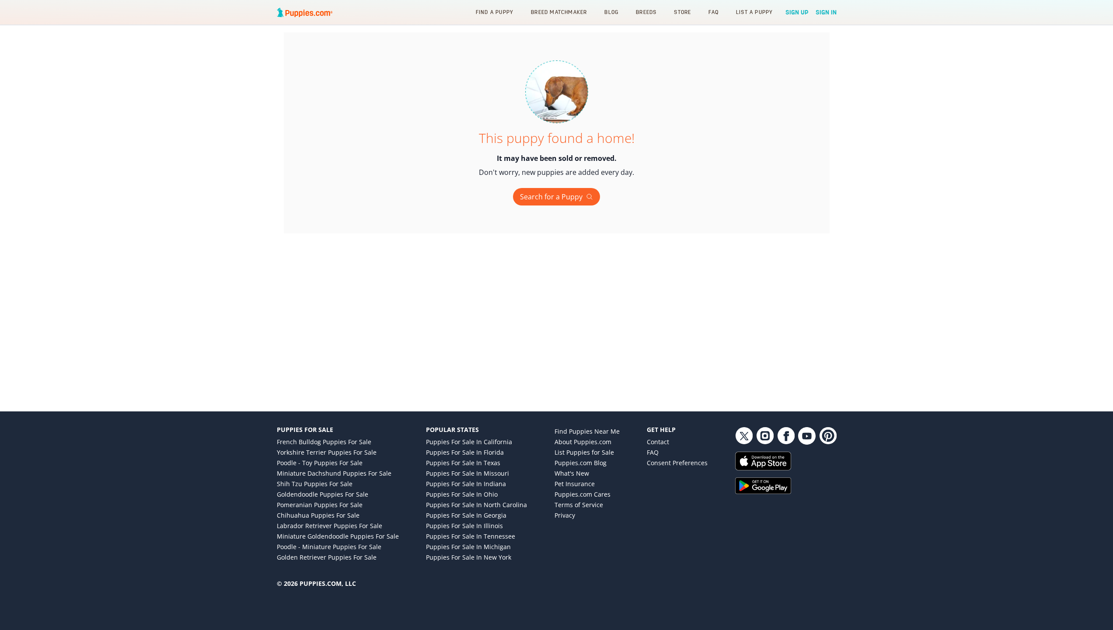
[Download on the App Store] (786, 461)
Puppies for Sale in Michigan (468, 547)
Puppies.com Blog (581, 463)
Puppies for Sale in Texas (463, 463)
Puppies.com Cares (583, 494)
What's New (572, 473)
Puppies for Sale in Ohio (462, 494)
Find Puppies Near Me (587, 431)
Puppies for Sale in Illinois (464, 526)
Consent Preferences (677, 463)
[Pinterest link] (828, 436)
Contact (658, 442)
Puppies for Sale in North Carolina (476, 505)
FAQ (713, 12)
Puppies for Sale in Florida (465, 452)
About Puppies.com (583, 442)
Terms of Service (579, 505)
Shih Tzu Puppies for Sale (314, 484)
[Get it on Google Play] (786, 485)
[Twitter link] (744, 436)
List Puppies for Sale (584, 452)
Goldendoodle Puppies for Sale (322, 494)
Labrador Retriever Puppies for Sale (329, 526)
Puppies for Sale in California (469, 442)
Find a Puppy (494, 12)
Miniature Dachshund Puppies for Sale (334, 473)
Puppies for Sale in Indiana (466, 484)
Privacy (565, 515)
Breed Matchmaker (559, 12)
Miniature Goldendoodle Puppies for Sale (338, 536)
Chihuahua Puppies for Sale (318, 515)
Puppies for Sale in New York (468, 557)
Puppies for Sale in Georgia (466, 515)
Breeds (646, 12)
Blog (611, 12)
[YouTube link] (807, 436)
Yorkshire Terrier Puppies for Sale (327, 452)
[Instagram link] (765, 436)
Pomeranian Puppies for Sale (320, 505)
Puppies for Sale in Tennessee (470, 536)
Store (682, 12)
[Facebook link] (786, 436)
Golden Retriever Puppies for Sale (327, 557)
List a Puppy (754, 12)
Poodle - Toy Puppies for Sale (320, 463)
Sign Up (797, 12)
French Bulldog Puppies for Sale (324, 442)
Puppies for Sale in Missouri (467, 473)
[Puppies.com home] (305, 12)
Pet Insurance (575, 484)
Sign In (826, 12)
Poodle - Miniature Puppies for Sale (329, 547)
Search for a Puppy (551, 197)
